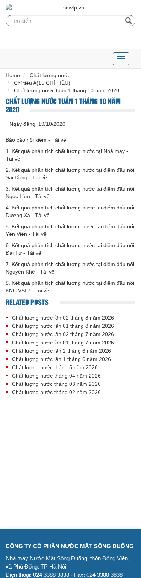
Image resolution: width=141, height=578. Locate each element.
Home (13, 75)
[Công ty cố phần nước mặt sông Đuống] (70, 7)
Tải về (59, 140)
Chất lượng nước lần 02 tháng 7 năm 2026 (63, 334)
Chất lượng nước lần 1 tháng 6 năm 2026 (61, 359)
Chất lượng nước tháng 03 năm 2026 (56, 384)
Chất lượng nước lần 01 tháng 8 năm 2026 (63, 326)
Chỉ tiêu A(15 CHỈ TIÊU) (42, 83)
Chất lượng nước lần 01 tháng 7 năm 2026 (63, 342)
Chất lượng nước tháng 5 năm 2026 (55, 367)
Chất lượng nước (50, 75)
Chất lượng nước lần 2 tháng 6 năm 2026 (61, 351)
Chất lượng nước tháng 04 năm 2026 (56, 376)
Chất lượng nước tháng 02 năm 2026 (56, 392)
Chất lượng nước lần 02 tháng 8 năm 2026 (63, 318)
